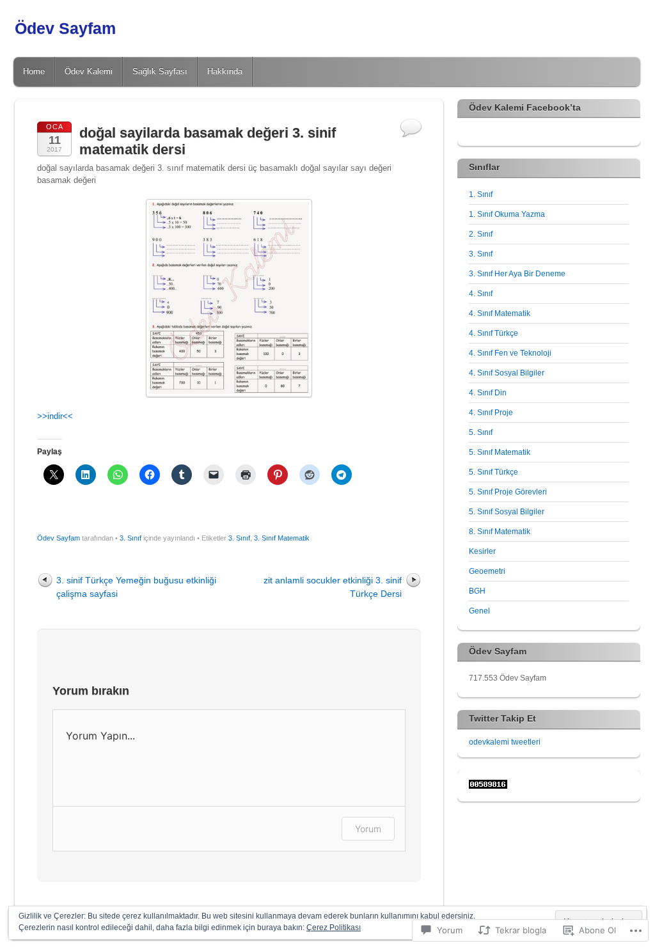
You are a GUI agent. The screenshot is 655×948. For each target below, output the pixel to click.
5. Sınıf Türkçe (493, 472)
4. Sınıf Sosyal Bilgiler (506, 372)
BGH (477, 591)
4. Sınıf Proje (491, 412)
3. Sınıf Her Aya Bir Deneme (517, 273)
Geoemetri (487, 571)
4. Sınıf (481, 293)
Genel (479, 610)
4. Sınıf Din (488, 392)
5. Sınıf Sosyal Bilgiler (506, 511)
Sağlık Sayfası (159, 71)
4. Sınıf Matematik (499, 313)
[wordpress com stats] (488, 786)
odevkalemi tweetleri (505, 742)
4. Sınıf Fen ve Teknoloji (510, 353)
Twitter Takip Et (502, 718)
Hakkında (224, 71)
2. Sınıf (481, 234)
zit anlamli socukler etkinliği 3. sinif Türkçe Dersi (333, 587)
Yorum (368, 828)
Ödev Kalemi (89, 71)
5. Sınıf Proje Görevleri (508, 491)
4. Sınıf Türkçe (493, 333)
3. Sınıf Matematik (282, 538)
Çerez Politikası (333, 927)
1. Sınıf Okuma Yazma (507, 214)
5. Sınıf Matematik (499, 452)
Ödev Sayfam (65, 28)
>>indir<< (55, 416)
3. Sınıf (130, 538)
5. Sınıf (481, 432)
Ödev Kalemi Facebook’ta (525, 107)
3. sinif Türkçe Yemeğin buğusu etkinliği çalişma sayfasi (136, 587)
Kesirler (482, 551)
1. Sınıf (481, 194)
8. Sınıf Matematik (499, 531)
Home (34, 71)
